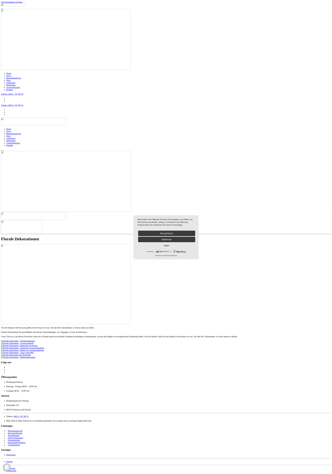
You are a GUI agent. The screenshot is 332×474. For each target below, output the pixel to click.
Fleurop (9, 462)
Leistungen (10, 83)
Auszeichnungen (13, 87)
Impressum (158, 255)
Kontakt (9, 90)
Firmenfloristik (14, 440)
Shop (8, 80)
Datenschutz (11, 471)
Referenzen (11, 85)
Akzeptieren (166, 233)
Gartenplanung (14, 445)
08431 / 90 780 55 (21, 416)
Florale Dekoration (15, 438)
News (8, 76)
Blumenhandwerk (13, 78)
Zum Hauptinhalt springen (12, 2)
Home (8, 73)
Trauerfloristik (13, 435)
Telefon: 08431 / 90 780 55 (12, 94)
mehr (167, 245)
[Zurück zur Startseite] (13, 5)
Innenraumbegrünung (16, 442)
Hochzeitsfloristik (15, 433)
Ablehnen (166, 239)
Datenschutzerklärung (170, 255)
